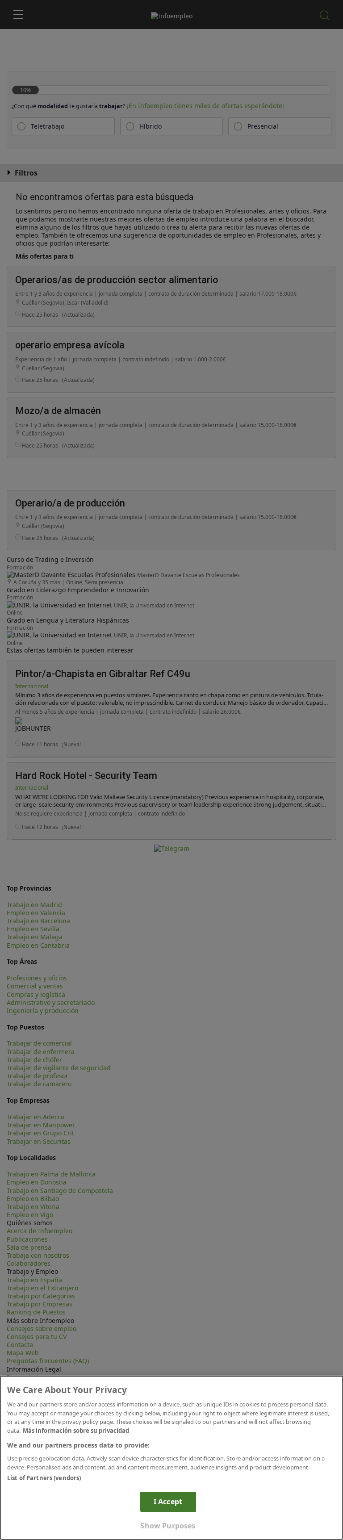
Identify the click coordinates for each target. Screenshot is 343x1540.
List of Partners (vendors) (44, 1478)
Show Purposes (167, 1526)
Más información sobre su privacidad (76, 1431)
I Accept (168, 1502)
